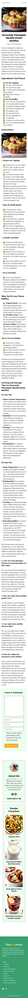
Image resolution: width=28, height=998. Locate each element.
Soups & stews (9, 971)
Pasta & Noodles (9, 969)
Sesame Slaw (14, 837)
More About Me (14, 799)
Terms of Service (9, 980)
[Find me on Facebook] (12, 794)
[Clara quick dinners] (5, 3)
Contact (7, 976)
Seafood (7, 966)
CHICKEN (6, 964)
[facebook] (3, 989)
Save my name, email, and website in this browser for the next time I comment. (14, 736)
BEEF (5, 962)
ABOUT (6, 973)
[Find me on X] (15, 794)
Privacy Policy (9, 978)
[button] (22, 3)
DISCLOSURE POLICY (10, 983)
